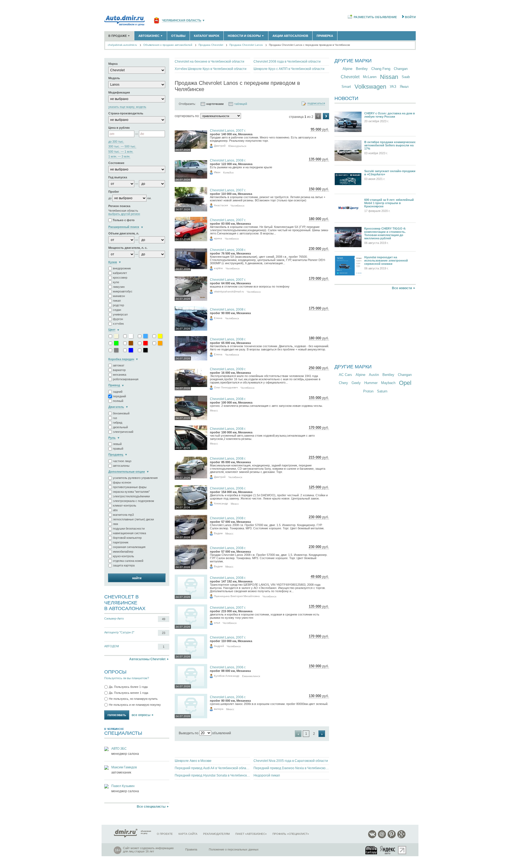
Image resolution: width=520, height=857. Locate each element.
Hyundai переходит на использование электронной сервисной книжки (386, 260)
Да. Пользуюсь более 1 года (128, 686)
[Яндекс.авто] (388, 850)
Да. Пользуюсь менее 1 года (128, 692)
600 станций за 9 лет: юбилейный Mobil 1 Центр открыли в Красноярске (389, 203)
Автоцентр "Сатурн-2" (119, 632)
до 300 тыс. (116, 141)
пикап (117, 300)
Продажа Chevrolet (211, 44)
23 (163, 632)
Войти (410, 17)
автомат (118, 365)
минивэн (119, 296)
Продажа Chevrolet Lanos (246, 44)
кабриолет (120, 273)
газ (115, 418)
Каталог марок (206, 35)
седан (117, 309)
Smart (346, 87)
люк (115, 524)
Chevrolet (350, 77)
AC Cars (345, 375)
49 (163, 619)
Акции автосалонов (290, 35)
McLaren (369, 77)
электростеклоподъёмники (131, 496)
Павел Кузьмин (123, 786)
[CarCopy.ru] (371, 850)
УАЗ (393, 87)
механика (119, 374)
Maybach (388, 383)
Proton (368, 391)
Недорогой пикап (266, 775)
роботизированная (125, 379)
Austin (374, 375)
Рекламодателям (216, 833)
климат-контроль (124, 505)
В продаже (119, 35)
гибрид (117, 422)
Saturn (382, 391)
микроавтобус (122, 291)
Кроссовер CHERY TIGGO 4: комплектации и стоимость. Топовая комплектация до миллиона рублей (385, 233)
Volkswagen (370, 86)
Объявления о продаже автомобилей (167, 44)
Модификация (119, 92)
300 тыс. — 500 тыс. (122, 146)
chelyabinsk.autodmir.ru (122, 44)
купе (116, 282)
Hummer (371, 383)
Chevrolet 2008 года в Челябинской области (287, 61)
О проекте (165, 833)
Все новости (402, 288)
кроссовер (120, 277)
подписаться (316, 103)
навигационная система (129, 533)
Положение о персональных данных (234, 849)
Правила (191, 849)
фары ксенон (122, 482)
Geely (356, 383)
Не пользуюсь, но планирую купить (133, 698)
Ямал (404, 87)
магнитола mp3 (123, 514)
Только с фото (124, 220)
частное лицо (122, 461)
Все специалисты (151, 806)
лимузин (119, 286)
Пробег (113, 191)
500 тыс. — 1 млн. (120, 151)
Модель (114, 78)
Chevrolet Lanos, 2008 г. (228, 160)
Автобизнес (150, 35)
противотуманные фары (130, 487)
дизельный (120, 427)
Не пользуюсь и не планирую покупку (135, 704)
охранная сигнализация (129, 547)
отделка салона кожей (128, 560)
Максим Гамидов (124, 767)
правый (118, 448)
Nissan (389, 76)
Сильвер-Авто (114, 618)
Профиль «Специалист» (290, 833)
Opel (405, 382)
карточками (215, 103)
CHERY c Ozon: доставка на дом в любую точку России (389, 115)
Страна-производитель (125, 113)
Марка (113, 63)
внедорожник (122, 268)
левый (117, 444)
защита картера (124, 565)
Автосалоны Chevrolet (147, 659)
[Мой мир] (382, 837)
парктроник (120, 542)
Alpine (347, 69)
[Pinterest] (391, 837)
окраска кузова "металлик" (131, 491)
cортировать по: (187, 116)
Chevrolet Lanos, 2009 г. (228, 369)
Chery (343, 383)
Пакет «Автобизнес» (251, 833)
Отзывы (178, 35)
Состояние (116, 163)
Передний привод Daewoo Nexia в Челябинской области (291, 768)
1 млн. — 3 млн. (119, 156)
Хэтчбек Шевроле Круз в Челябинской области (210, 69)
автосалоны (121, 465)
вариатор (119, 370)
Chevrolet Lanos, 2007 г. (228, 131)
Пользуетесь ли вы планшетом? (126, 678)
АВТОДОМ (111, 646)
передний (119, 396)
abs (115, 510)
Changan (401, 69)
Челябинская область (181, 20)
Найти (136, 578)
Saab (406, 77)
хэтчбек (118, 323)
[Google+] (401, 837)
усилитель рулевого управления (135, 477)
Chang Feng (380, 69)
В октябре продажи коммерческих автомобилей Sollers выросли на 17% (389, 145)
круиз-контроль (123, 556)
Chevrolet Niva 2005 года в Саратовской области (290, 761)
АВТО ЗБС (119, 748)
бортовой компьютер (127, 537)
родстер (118, 305)
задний (117, 391)
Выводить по (189, 733)
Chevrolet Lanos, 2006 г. (228, 488)
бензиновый (121, 413)
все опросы (141, 715)
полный (118, 400)
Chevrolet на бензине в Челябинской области (209, 61)
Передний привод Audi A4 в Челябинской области (212, 768)
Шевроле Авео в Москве (193, 761)
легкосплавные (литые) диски (133, 519)
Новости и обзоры (246, 35)
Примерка (325, 35)
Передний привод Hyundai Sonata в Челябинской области (212, 775)
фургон (118, 319)
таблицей (240, 103)
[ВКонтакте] (372, 837)
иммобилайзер (123, 551)
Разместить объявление (375, 17)
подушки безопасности (129, 528)
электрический (123, 431)
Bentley (362, 69)
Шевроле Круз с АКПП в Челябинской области (288, 69)
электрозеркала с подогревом (133, 500)
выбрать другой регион (124, 213)
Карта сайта (187, 833)
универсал (120, 314)
